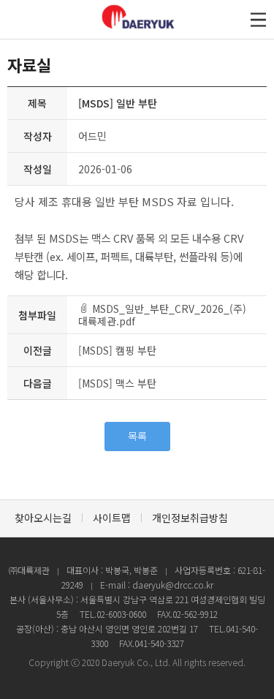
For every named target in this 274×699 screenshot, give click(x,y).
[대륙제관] (165, 27)
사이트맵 (112, 517)
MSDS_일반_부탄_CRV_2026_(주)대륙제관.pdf (162, 314)
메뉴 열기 (258, 19)
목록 (137, 435)
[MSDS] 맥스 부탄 (117, 383)
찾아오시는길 (43, 517)
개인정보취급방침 (190, 517)
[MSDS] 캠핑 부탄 (117, 350)
